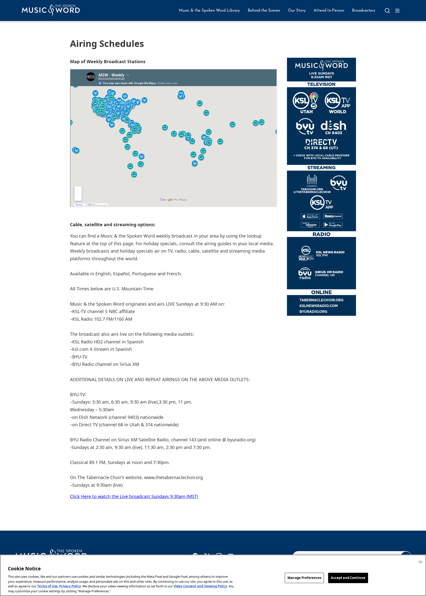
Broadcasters (363, 11)
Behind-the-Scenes (264, 11)
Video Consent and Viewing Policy (200, 586)
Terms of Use (47, 586)
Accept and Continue (348, 578)
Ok (420, 561)
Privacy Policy (70, 586)
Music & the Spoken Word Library (209, 11)
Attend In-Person (329, 11)
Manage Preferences (304, 578)
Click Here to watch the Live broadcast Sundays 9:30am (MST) (134, 496)
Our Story (297, 11)
